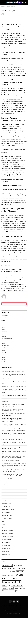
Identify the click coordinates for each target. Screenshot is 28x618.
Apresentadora (5, 317)
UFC (17, 590)
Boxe (23, 568)
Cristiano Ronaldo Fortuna (7, 536)
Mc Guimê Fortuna (6, 494)
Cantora (3, 329)
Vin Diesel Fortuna (6, 542)
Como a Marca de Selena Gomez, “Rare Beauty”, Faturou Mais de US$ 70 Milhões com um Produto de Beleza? (14, 391)
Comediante (4, 331)
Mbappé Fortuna (5, 521)
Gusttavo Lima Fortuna (7, 503)
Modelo (3, 350)
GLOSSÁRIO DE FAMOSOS (13, 608)
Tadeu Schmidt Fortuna (7, 488)
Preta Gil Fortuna (5, 524)
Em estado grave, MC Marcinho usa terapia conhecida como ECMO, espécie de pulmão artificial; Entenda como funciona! (14, 420)
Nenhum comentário (20, 14)
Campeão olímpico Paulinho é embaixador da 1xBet (14, 386)
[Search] (26, 2)
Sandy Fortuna (5, 527)
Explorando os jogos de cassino (9, 378)
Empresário (4, 336)
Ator (2, 322)
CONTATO (21, 610)
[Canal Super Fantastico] (14, 2)
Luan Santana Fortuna (7, 539)
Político (3, 357)
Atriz (3, 324)
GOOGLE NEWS (18, 605)
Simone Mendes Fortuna (7, 530)
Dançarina (4, 334)
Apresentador (5, 315)
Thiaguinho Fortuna (6, 506)
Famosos (18, 575)
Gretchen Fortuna (6, 548)
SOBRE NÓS (11, 605)
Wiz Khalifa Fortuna (6, 545)
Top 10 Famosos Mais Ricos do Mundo (10, 460)
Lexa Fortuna (5, 485)
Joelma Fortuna (5, 551)
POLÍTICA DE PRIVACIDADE (11, 610)
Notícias (3, 354)
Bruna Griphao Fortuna (7, 481)
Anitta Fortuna (5, 497)
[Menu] (2, 2)
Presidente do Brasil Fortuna (8, 478)
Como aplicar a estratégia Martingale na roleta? (13, 371)
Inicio (2, 6)
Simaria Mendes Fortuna (7, 533)
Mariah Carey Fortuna (7, 515)
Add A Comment (14, 304)
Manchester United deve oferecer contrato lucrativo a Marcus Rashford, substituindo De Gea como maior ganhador (14, 465)
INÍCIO (5, 605)
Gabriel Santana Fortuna (7, 491)
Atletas (3, 320)
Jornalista (4, 347)
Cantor (3, 327)
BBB (19, 568)
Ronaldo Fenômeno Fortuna (8, 509)
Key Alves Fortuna (6, 512)
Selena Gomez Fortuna (7, 518)
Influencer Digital (5, 345)
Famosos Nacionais (6, 341)
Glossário (7, 6)
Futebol (4, 585)
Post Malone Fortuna (6, 554)
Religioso (4, 359)
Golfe (9, 585)
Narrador (4, 352)
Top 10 (3, 361)
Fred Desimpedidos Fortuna (8, 500)
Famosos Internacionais (7, 338)
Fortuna (3, 343)
